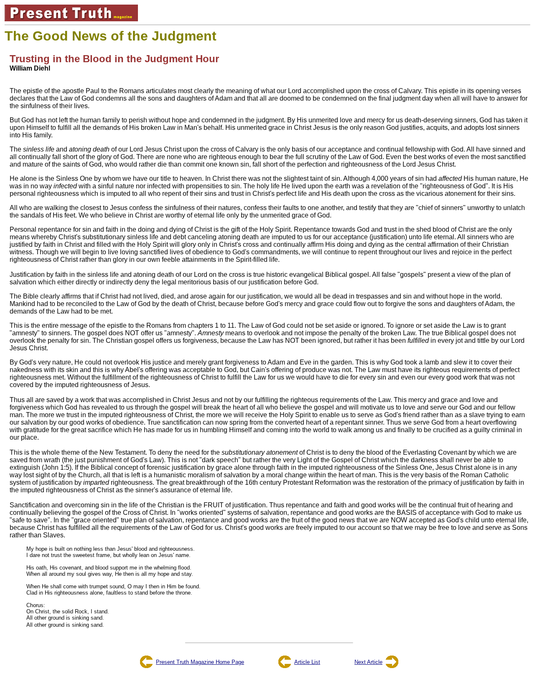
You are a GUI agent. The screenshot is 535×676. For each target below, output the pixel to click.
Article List (307, 662)
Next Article (368, 662)
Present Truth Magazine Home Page (200, 662)
